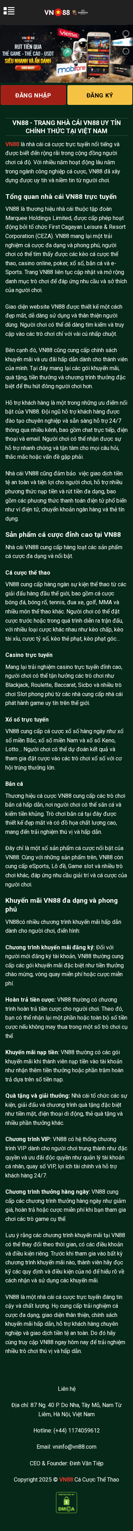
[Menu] (13, 14)
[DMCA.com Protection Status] (66, 1502)
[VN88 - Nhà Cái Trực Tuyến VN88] (66, 12)
